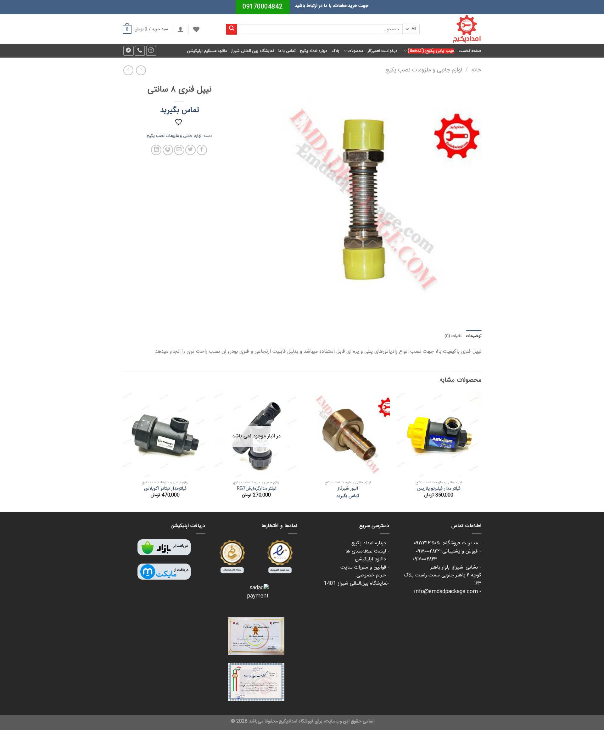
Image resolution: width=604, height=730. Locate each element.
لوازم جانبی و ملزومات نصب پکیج (423, 70)
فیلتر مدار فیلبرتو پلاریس (439, 489)
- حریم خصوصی (372, 575)
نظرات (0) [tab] (453, 336)
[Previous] (481, 451)
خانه (476, 70)
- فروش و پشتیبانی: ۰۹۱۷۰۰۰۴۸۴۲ (448, 551)
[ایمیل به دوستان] (179, 150)
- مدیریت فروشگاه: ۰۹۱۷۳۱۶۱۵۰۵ (447, 543)
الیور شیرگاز (348, 489)
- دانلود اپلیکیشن (372, 559)
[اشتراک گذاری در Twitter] (190, 150)
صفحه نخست (470, 51)
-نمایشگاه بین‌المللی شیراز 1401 (356, 583)
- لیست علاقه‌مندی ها (367, 551)
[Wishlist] (196, 29)
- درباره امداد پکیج (370, 543)
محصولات (355, 51)
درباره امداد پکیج (313, 51)
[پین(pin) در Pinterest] (168, 150)
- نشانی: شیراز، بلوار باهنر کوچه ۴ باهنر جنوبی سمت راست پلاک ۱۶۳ (442, 575)
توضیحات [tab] (473, 336)
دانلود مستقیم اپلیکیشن (207, 51)
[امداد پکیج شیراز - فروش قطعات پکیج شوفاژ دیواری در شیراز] (455, 29)
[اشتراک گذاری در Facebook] (202, 150)
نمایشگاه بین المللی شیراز (252, 51)
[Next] (123, 451)
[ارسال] (231, 29)
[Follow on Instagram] (151, 51)
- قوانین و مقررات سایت (364, 567)
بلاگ (335, 51)
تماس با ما (287, 51)
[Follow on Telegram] (128, 51)
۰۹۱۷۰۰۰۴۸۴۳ (447, 559)
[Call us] (140, 51)
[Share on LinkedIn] (156, 150)
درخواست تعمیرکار (382, 51)
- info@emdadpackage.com (447, 592)
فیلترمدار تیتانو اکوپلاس (165, 489)
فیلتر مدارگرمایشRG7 (256, 489)
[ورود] (180, 29)
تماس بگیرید (179, 110)
